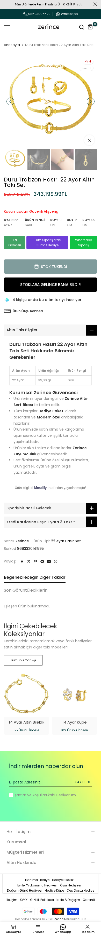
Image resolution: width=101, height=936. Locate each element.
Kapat (95, 4)
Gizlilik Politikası (42, 900)
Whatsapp (69, 14)
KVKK (23, 900)
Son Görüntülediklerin (25, 590)
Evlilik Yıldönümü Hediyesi (37, 885)
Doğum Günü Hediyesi (24, 890)
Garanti (89, 900)
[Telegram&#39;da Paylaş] (42, 561)
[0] (90, 27)
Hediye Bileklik (63, 880)
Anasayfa (12, 45)
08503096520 (39, 14)
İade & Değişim (68, 900)
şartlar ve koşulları (31, 795)
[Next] (91, 101)
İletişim (11, 900)
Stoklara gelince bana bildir (50, 284)
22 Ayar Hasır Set (66, 541)
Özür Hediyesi (70, 885)
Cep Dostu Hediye (80, 890)
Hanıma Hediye (37, 880)
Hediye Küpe (54, 890)
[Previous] (10, 101)
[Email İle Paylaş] (49, 561)
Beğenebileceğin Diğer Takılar (35, 577)
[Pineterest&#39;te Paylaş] (35, 561)
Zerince (22, 541)
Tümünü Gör (20, 660)
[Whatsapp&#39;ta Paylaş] (56, 561)
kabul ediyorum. (46, 795)
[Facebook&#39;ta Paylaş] (22, 561)
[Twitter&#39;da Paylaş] (29, 561)
